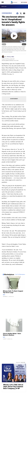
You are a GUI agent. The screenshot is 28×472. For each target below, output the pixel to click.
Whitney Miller (10, 56)
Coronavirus (7, 13)
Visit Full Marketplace (20, 274)
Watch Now (23, 2)
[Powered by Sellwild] (23, 362)
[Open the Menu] (2, 2)
